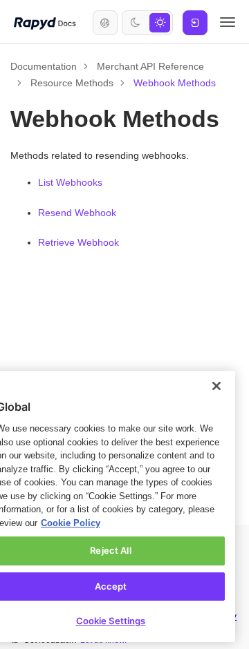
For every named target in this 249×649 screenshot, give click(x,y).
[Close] (216, 373)
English (105, 22)
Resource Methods (72, 82)
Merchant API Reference (154, 66)
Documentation (44, 66)
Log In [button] (195, 22)
